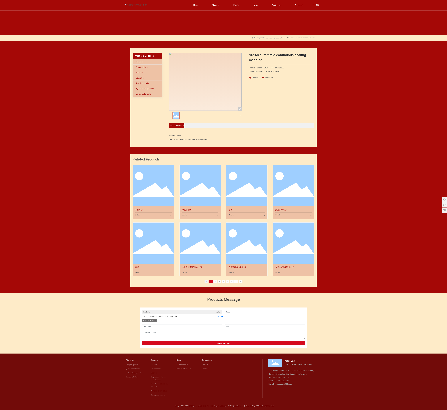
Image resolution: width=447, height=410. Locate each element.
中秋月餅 (139, 210)
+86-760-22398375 (281, 377)
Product (154, 360)
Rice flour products (143, 83)
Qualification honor (133, 369)
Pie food (139, 62)
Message (255, 78)
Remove (219, 316)
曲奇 (230, 210)
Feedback (205, 369)
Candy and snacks (143, 94)
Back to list (269, 78)
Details (137, 215)
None (179, 136)
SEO (272, 406)
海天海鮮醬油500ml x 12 (192, 267)
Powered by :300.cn (253, 406)
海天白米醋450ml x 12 (284, 267)
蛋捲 (137, 267)
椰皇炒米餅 (186, 210)
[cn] (317, 5)
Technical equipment (273, 38)
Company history (132, 377)
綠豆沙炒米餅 (281, 210)
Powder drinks (141, 67)
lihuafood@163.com (284, 384)
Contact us (207, 360)
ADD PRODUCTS (149, 320)
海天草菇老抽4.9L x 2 (237, 267)
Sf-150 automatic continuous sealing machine (191, 139)
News (178, 360)
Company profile (132, 365)
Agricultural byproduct (145, 89)
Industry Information (183, 369)
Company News (182, 365)
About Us (130, 360)
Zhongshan (265, 406)
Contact (205, 365)
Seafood (139, 73)
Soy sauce (140, 78)
